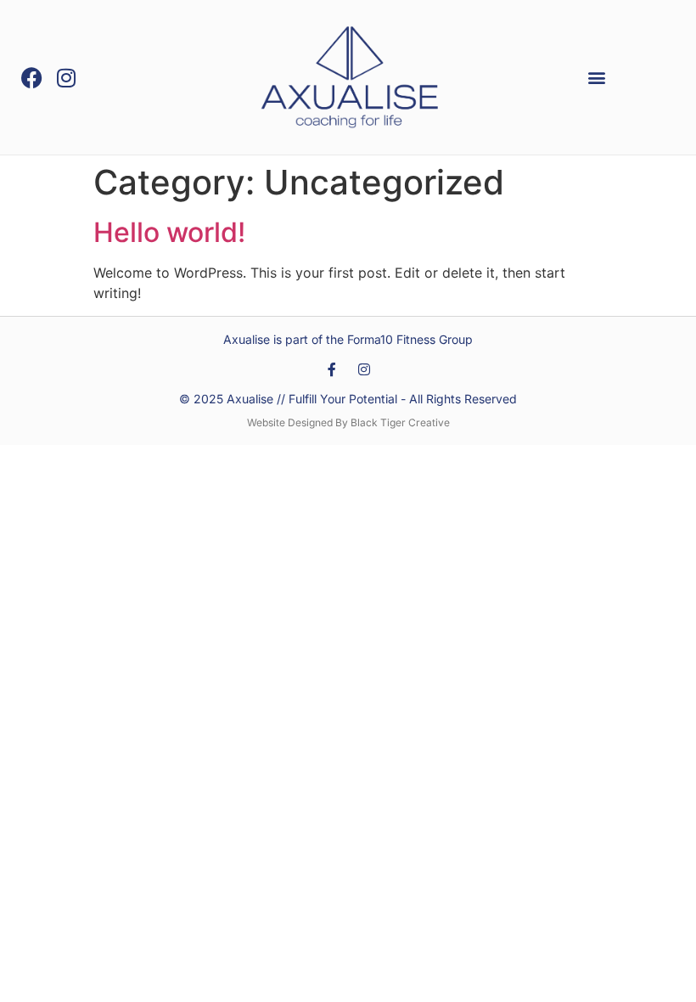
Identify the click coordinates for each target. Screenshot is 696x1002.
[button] (596, 78)
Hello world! (169, 232)
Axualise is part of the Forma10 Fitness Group (348, 339)
